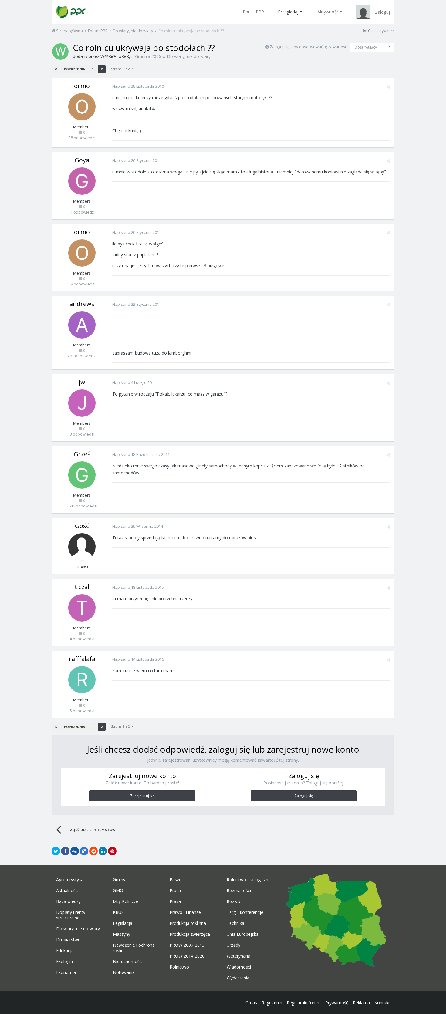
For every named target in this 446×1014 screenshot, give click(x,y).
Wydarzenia (238, 978)
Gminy (119, 879)
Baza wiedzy (68, 901)
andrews (81, 304)
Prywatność (336, 1003)
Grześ (82, 454)
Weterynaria (238, 956)
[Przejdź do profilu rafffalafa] (82, 679)
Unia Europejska (242, 934)
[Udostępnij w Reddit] (93, 851)
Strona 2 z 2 (121, 68)
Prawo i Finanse (185, 912)
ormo (82, 86)
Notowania (124, 972)
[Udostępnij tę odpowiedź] (388, 86)
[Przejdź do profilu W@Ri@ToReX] (60, 51)
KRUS (118, 912)
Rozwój (234, 901)
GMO (118, 890)
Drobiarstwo (68, 939)
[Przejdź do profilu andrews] (82, 325)
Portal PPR (253, 12)
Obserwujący (365, 47)
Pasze (175, 879)
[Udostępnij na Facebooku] (65, 851)
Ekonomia (66, 972)
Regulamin (272, 1003)
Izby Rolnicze (125, 901)
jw (82, 382)
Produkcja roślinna (188, 923)
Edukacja (65, 950)
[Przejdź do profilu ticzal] (82, 608)
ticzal (82, 587)
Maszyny (121, 934)
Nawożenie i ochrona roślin (134, 947)
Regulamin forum (304, 1003)
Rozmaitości (239, 890)
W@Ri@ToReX (114, 56)
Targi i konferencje (245, 912)
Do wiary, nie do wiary (189, 56)
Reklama (361, 1003)
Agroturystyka (69, 879)
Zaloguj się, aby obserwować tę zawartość (308, 46)
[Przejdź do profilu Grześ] (82, 475)
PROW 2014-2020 (187, 956)
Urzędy (233, 945)
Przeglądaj (288, 12)
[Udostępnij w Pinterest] (112, 851)
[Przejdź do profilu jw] (82, 403)
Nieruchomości (128, 961)
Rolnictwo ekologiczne (249, 879)
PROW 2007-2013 (187, 945)
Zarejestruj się (142, 795)
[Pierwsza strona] (56, 69)
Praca (175, 890)
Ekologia (64, 961)
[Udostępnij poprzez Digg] (74, 851)
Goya (82, 160)
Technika (235, 923)
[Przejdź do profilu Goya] (82, 181)
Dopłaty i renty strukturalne (70, 915)
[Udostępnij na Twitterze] (56, 851)
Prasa (175, 901)
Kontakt (382, 1003)
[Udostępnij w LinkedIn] (103, 851)
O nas (251, 1003)
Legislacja (122, 923)
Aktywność (328, 12)
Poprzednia (74, 69)
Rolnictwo (179, 967)
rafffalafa (82, 659)
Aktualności (67, 890)
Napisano (138, 86)
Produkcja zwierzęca (190, 934)
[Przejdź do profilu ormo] (82, 106)
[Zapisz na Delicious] (84, 851)
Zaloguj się (303, 795)
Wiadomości (239, 967)
